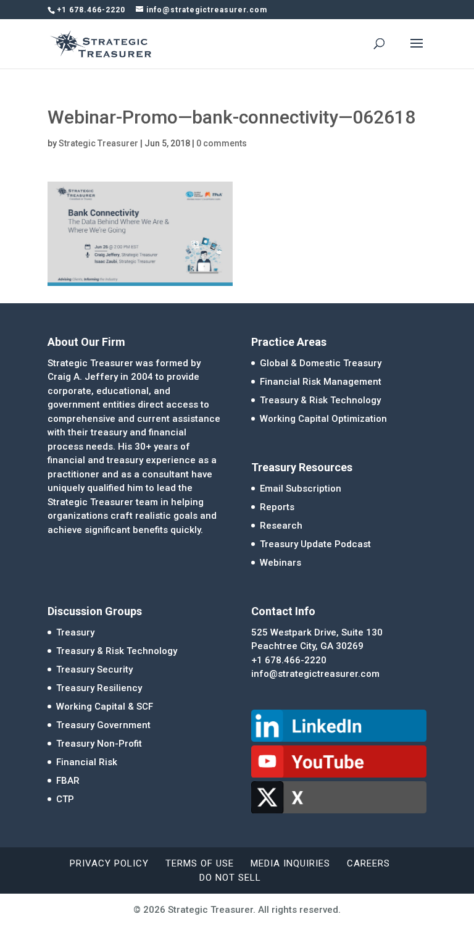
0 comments (221, 143)
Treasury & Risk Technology (320, 400)
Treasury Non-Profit (99, 743)
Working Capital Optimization (323, 418)
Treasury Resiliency (99, 688)
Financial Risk (86, 762)
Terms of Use (199, 863)
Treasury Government (103, 725)
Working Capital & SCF (104, 706)
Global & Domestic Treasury (320, 363)
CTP (65, 799)
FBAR (68, 780)
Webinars (280, 562)
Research (281, 525)
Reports (277, 507)
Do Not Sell (230, 877)
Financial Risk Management (320, 381)
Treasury (75, 632)
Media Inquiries (290, 863)
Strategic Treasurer (98, 143)
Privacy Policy (109, 863)
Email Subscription (300, 488)
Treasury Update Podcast (315, 544)
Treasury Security (94, 669)
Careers (368, 863)
